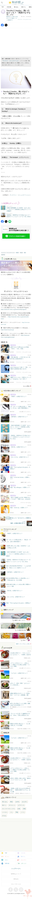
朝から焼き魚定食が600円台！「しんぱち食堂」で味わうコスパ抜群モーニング (18, 566)
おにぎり (24, 801)
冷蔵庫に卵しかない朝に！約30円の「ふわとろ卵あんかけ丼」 (18, 546)
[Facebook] (2, 26)
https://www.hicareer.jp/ (7, 329)
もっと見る (26, 386)
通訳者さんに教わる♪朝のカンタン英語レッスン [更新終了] (12, 18)
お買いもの (23, 863)
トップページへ (16, 868)
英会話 (21, 252)
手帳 (16, 812)
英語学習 (3, 254)
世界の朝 (7, 863)
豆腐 (24, 808)
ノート (23, 812)
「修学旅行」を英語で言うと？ (15, 572)
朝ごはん (4, 801)
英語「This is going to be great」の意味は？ (18, 603)
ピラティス (21, 805)
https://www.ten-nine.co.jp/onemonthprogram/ (13, 309)
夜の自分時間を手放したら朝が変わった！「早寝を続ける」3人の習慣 (18, 579)
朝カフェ (23, 856)
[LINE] (9, 222)
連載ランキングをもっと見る (23, 644)
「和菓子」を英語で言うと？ (14, 533)
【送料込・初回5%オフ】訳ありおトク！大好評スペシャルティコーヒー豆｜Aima (18, 560)
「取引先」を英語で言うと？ (14, 590)
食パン (4, 805)
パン (11, 812)
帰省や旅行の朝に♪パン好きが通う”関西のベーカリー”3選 (18, 585)
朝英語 (17, 252)
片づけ (4, 815)
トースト (4, 812)
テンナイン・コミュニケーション (24, 19)
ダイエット (12, 805)
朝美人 (6, 860)
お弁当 (17, 801)
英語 (25, 252)
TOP (6, 853)
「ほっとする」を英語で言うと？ (15, 596)
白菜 (19, 808)
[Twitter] (6, 26)
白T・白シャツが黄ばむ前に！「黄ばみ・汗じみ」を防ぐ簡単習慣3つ (18, 540)
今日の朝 (23, 853)
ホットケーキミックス (8, 808)
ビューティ (23, 860)
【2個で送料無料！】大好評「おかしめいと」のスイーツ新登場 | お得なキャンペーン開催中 (18, 554)
